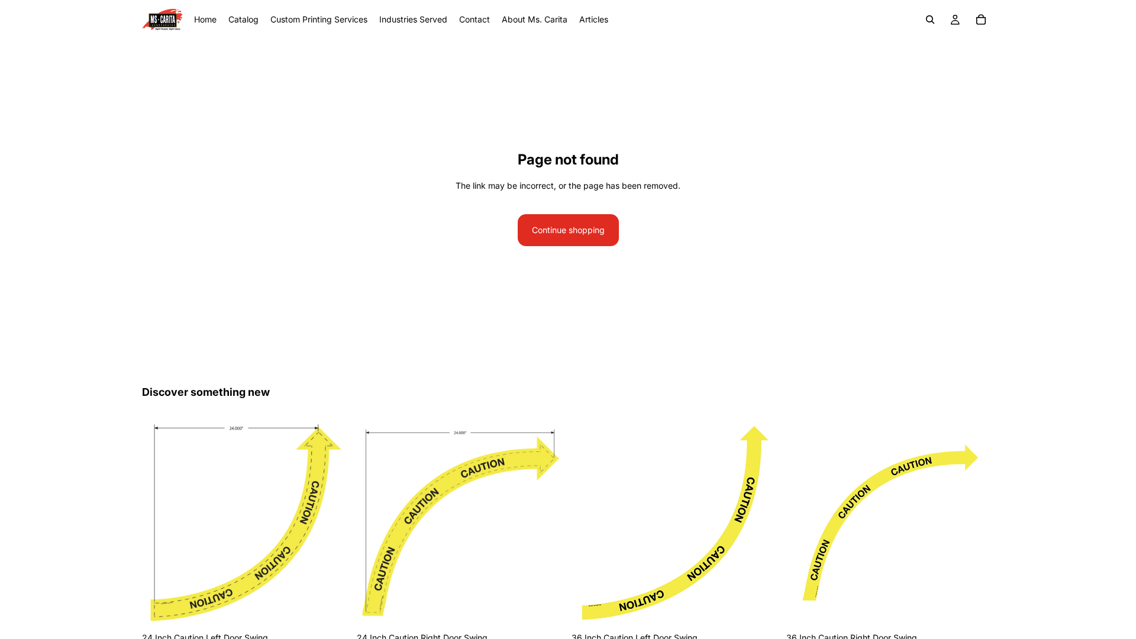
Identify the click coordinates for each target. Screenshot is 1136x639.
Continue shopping (568, 230)
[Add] (331, 608)
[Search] (930, 20)
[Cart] (981, 20)
